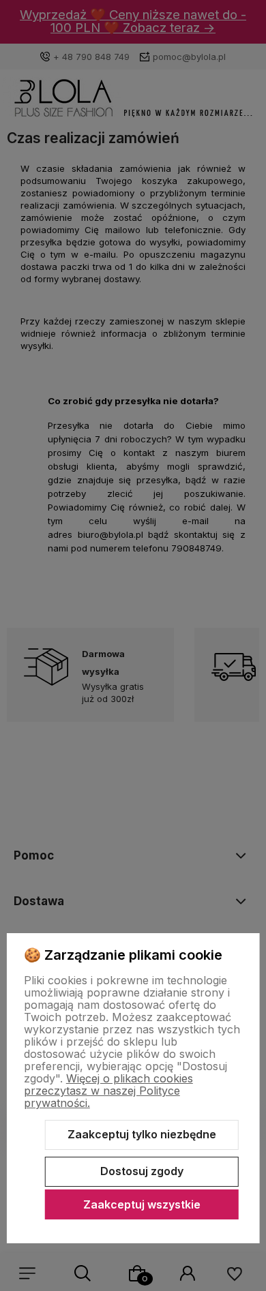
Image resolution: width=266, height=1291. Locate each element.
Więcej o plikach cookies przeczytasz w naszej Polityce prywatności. (108, 1091)
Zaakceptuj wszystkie (142, 1204)
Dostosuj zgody (141, 1171)
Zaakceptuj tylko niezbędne (142, 1134)
